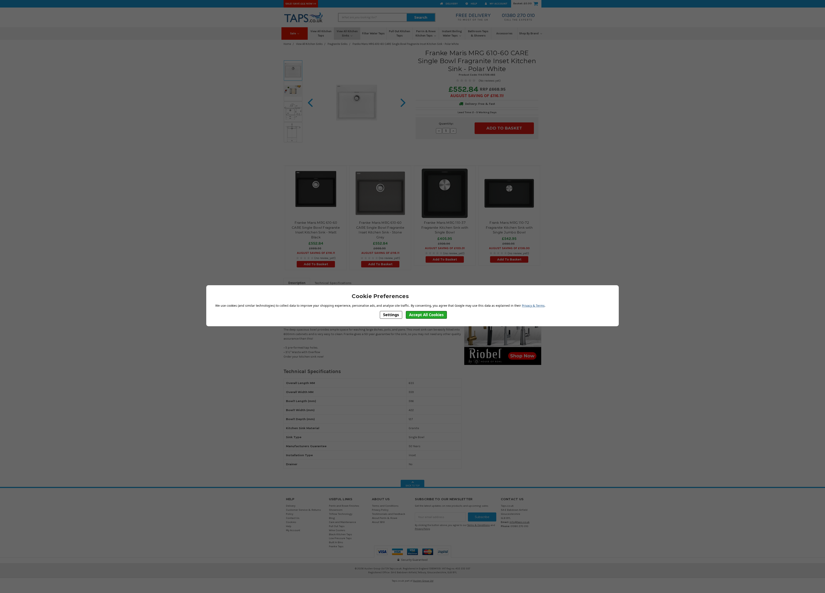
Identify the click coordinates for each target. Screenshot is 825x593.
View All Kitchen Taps (321, 33)
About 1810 (378, 522)
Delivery (451, 3)
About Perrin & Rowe (384, 518)
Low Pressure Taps (340, 538)
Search (420, 17)
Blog (332, 518)
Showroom (335, 509)
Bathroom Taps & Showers (478, 33)
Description (297, 283)
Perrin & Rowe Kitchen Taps (425, 33)
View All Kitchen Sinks (347, 33)
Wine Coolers (337, 530)
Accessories (504, 33)
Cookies (291, 522)
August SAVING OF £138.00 (509, 248)
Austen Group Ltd (423, 580)
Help (473, 3)
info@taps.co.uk (520, 522)
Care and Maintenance (342, 522)
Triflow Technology (340, 513)
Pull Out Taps (337, 526)
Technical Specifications (333, 283)
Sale (293, 33)
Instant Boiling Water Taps (452, 33)
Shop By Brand (529, 33)
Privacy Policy (380, 509)
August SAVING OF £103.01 (445, 248)
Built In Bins (336, 542)
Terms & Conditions (478, 525)
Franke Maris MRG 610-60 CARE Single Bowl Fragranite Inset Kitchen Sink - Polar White (406, 44)
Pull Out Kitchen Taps (399, 33)
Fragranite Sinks (338, 44)
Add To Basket (316, 264)
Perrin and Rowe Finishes (344, 505)
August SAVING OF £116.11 (476, 95)
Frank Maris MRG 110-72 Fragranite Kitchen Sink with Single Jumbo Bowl (509, 227)
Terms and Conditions (385, 505)
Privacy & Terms (533, 305)
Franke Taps (336, 546)
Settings (391, 314)
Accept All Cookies (426, 314)
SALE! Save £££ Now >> (300, 3)
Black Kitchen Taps (340, 534)
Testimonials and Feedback (388, 513)
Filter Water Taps (373, 33)
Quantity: (446, 123)
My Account (498, 3)
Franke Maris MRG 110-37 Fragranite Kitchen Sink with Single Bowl (444, 227)
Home (287, 44)
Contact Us (292, 518)
